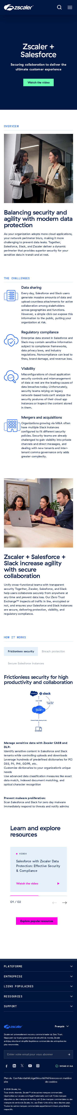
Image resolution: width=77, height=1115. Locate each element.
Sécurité (40, 1078)
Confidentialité (21, 1078)
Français (59, 1026)
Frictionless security (21, 651)
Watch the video (39, 82)
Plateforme (13, 966)
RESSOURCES (13, 996)
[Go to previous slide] (64, 902)
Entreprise (13, 976)
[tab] (59, 7)
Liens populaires (19, 986)
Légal (33, 1078)
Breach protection (53, 651)
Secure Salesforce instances (26, 663)
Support (10, 1006)
